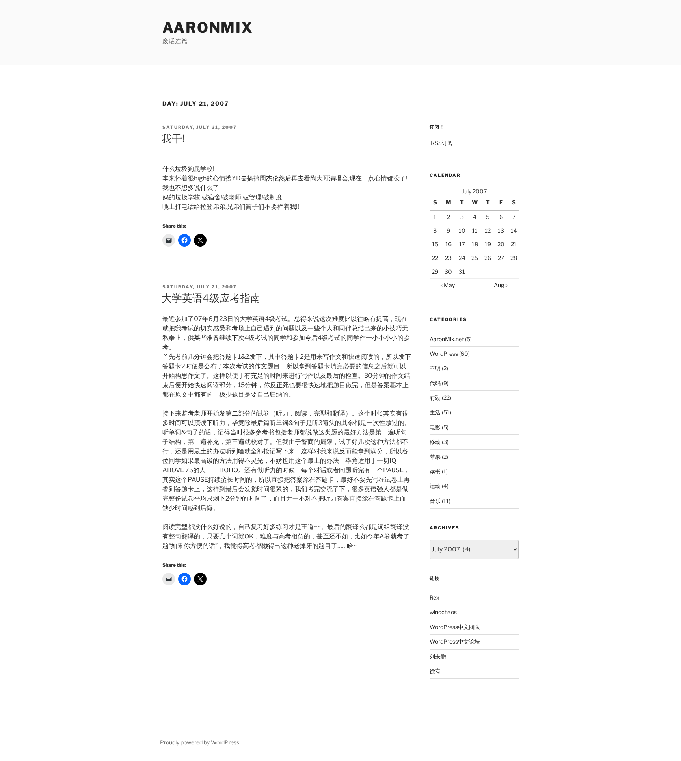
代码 (435, 383)
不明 (435, 368)
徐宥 (435, 671)
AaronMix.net (447, 339)
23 (448, 257)
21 (514, 244)
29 (435, 271)
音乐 (435, 500)
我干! (173, 138)
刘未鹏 (438, 656)
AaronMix (207, 27)
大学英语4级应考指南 (211, 298)
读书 (435, 471)
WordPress (444, 353)
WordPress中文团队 (455, 627)
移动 (435, 441)
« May (447, 285)
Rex (434, 597)
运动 (435, 486)
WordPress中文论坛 (455, 641)
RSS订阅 (442, 142)
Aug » (501, 285)
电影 (435, 427)
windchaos (443, 612)
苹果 (435, 456)
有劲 (435, 397)
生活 (435, 412)
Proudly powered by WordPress (199, 742)
